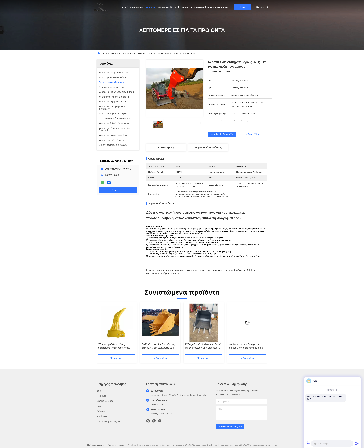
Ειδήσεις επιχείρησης (217, 7)
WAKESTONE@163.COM (118, 169)
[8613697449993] (160, 421)
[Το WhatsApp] (102, 182)
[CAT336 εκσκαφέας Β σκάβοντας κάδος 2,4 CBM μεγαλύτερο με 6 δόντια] (160, 322)
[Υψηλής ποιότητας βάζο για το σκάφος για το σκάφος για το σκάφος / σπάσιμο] (247, 322)
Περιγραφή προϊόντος (208, 147)
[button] (102, 329)
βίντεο (100, 406)
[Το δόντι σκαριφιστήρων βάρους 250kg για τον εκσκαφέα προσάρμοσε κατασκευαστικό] (174, 88)
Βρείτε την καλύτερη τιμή (221, 134)
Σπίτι (123, 7)
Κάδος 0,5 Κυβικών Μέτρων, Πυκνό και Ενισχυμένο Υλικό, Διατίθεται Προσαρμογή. (203, 346)
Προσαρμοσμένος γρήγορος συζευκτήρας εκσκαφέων (182, 270)
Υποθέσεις (102, 416)
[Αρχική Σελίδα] (100, 7)
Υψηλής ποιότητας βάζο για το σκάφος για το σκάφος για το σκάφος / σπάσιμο (247, 346)
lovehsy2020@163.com (161, 414)
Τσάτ (242, 7)
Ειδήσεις (101, 411)
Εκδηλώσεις (162, 7)
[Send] (357, 443)
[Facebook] (154, 421)
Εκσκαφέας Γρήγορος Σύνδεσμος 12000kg (233, 270)
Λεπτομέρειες (166, 147)
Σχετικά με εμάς (135, 7)
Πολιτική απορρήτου (96, 445)
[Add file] (308, 443)
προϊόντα (150, 7)
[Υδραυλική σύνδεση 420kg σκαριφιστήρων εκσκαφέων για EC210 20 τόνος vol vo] (116, 322)
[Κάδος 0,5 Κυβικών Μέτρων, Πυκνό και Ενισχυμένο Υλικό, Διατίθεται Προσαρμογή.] (203, 322)
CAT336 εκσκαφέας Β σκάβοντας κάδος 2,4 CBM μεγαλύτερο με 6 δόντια (158, 346)
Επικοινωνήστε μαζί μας (191, 7)
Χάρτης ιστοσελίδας (116, 445)
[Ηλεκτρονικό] (109, 182)
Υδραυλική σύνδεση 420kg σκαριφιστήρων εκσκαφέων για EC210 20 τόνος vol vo (113, 346)
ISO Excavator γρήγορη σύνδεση (162, 273)
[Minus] (357, 381)
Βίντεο (173, 7)
